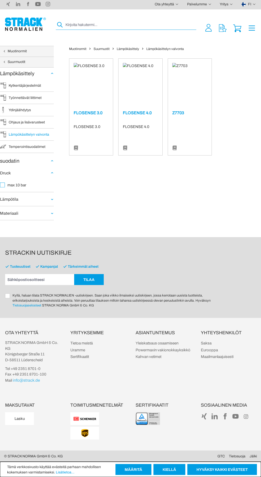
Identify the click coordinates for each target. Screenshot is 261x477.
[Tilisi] (208, 27)
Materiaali (9, 213)
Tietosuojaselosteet (26, 305)
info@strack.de (26, 380)
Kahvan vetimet (148, 357)
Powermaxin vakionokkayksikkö (163, 350)
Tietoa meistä (81, 343)
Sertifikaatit (79, 357)
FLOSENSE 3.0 (88, 113)
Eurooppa (209, 350)
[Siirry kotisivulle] (25, 24)
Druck (5, 173)
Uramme (77, 350)
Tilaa (89, 280)
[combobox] (130, 25)
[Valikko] (252, 27)
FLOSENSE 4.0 (137, 113)
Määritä (133, 470)
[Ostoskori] (237, 27)
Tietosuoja (237, 456)
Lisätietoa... (65, 472)
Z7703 (178, 113)
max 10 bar (16, 185)
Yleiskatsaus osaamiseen (157, 343)
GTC (221, 456)
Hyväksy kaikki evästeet (222, 470)
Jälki (253, 456)
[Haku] (60, 25)
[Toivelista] (223, 27)
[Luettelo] (76, 148)
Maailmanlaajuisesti (217, 357)
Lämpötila (9, 199)
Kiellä (169, 470)
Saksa (206, 343)
